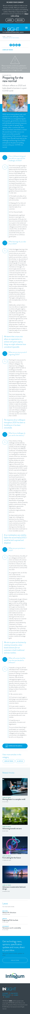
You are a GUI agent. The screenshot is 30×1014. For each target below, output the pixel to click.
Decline (20, 20)
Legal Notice (14, 993)
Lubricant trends (7, 50)
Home (3, 36)
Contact (7, 997)
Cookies (15, 995)
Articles (9, 36)
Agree (9, 20)
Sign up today (15, 960)
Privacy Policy (6, 995)
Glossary (5, 993)
